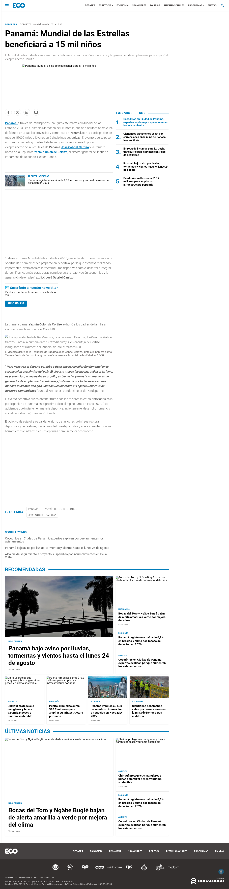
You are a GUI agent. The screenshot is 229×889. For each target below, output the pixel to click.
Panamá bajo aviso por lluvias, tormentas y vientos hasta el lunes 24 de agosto (57, 548)
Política (155, 5)
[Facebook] (8, 112)
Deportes (25, 24)
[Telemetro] (55, 869)
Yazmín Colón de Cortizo (60, 509)
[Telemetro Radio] (158, 869)
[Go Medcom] (114, 869)
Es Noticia (105, 5)
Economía (123, 5)
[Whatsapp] (26, 112)
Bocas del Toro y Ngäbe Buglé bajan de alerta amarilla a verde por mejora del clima (141, 617)
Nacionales (139, 5)
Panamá (10, 123)
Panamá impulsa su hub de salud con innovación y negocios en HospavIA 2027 (107, 711)
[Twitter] (17, 112)
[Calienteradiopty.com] (144, 869)
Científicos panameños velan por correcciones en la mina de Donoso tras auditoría (144, 137)
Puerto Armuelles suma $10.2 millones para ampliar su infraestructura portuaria (141, 181)
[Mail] (36, 112)
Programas (195, 5)
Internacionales (174, 5)
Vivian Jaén (14, 669)
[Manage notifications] (221, 871)
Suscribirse (16, 303)
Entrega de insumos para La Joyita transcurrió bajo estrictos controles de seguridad (144, 152)
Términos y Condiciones (18, 877)
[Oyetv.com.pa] (85, 869)
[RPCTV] (70, 869)
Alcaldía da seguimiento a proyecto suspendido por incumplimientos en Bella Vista (56, 555)
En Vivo (212, 5)
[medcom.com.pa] (173, 869)
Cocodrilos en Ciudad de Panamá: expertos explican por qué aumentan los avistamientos (54, 540)
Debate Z (90, 5)
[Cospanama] (99, 869)
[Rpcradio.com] (129, 869)
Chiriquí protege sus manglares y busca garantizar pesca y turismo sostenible (21, 711)
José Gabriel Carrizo (75, 147)
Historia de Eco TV (44, 877)
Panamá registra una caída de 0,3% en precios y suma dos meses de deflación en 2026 (68, 181)
